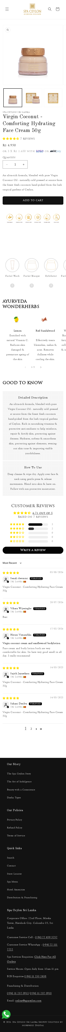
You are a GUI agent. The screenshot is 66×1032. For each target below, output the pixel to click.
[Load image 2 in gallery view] (33, 98)
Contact (11, 865)
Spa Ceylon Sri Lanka (25, 1022)
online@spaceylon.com (28, 1000)
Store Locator (14, 873)
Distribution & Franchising (22, 897)
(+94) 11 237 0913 (41, 993)
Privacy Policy (14, 819)
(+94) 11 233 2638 (35, 976)
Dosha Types (14, 797)
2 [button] (31, 729)
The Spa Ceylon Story (19, 773)
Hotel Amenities (16, 889)
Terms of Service (16, 835)
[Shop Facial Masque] (32, 266)
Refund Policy (14, 827)
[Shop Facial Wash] (12, 266)
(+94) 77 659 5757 (46, 937)
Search (10, 857)
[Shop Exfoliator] (51, 266)
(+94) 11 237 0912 (18, 993)
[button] (7, 9)
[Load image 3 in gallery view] (53, 98)
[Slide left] (25, 367)
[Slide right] (41, 367)
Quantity (9, 157)
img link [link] (16, 319)
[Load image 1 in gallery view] (13, 98)
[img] (11, 573)
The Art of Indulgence (19, 781)
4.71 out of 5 (42, 513)
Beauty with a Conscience (21, 789)
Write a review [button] (32, 550)
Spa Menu (12, 881)
